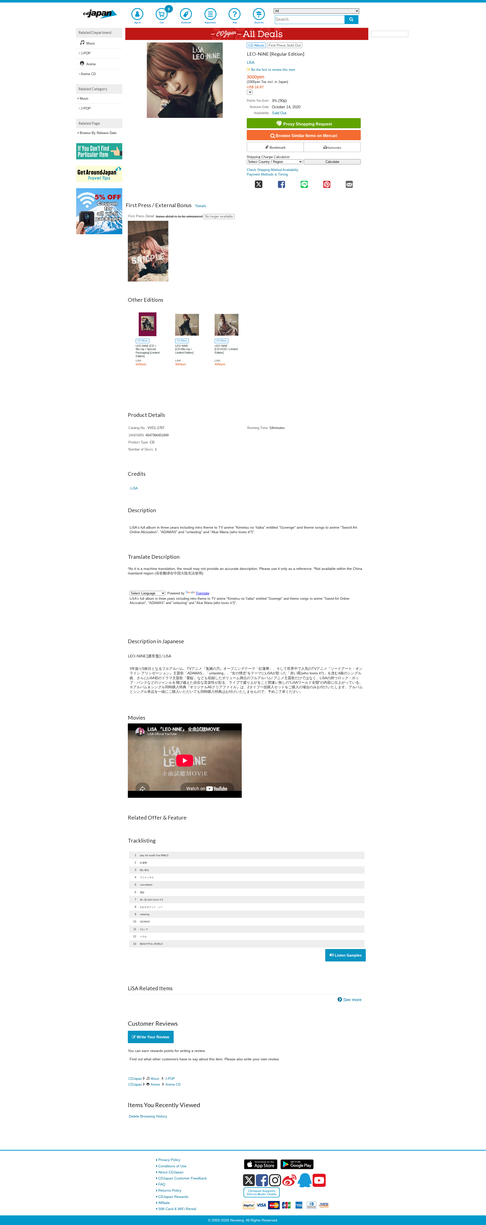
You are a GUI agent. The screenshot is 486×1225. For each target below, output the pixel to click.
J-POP (170, 1079)
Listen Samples (348, 955)
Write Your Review (152, 1037)
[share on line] (304, 182)
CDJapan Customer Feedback (182, 1178)
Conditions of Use (172, 1166)
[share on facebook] (281, 182)
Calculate (332, 162)
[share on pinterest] (326, 182)
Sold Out (279, 113)
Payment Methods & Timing (267, 174)
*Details (200, 206)
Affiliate (164, 1203)
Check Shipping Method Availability (272, 170)
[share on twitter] (258, 182)
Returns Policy (169, 1190)
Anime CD (173, 1084)
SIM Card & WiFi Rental (177, 1209)
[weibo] (289, 1180)
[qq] (304, 1180)
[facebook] (262, 1180)
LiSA (250, 62)
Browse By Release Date (98, 133)
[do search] (351, 19)
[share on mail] (349, 182)
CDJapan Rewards (173, 1197)
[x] (249, 1180)
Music (155, 1079)
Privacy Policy (169, 1160)
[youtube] (319, 1180)
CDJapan (135, 1079)
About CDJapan (171, 1172)
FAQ (161, 1184)
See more (352, 999)
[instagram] (275, 1180)
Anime (155, 1084)
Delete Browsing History (148, 1116)
